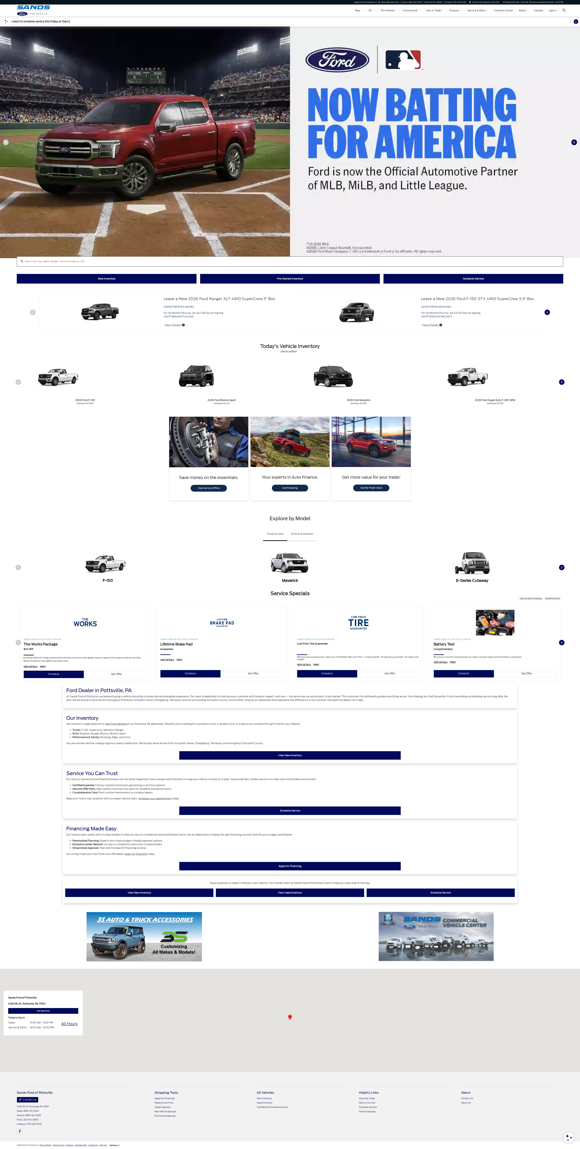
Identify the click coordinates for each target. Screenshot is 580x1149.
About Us (466, 1103)
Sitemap (69, 1145)
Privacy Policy (45, 1145)
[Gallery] (290, 142)
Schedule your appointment (155, 798)
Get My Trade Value (371, 487)
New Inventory (264, 1098)
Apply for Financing (290, 866)
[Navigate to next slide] (577, 142)
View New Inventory (290, 755)
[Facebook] (20, 1131)
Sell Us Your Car (367, 1103)
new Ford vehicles (115, 723)
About (465, 1092)
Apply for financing (136, 854)
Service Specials (367, 1111)
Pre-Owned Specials (165, 1116)
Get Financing (290, 488)
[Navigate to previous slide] (2, 142)
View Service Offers (209, 488)
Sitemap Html (81, 1145)
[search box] (290, 260)
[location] (470, 2)
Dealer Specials (163, 1107)
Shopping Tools (166, 1092)
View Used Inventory (290, 892)
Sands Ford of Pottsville (27, 1145)
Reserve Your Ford (164, 1103)
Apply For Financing (165, 1098)
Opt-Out (103, 1145)
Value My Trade (367, 1098)
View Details (430, 325)
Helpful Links (369, 1092)
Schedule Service (552, 598)
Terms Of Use (59, 1145)
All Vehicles (265, 1092)
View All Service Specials (531, 598)
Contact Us (29, 1099)
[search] (564, 11)
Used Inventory (264, 1103)
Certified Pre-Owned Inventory (272, 1107)
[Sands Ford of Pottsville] (43, 10)
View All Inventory (289, 351)
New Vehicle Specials (165, 1111)
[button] (290, 1017)
